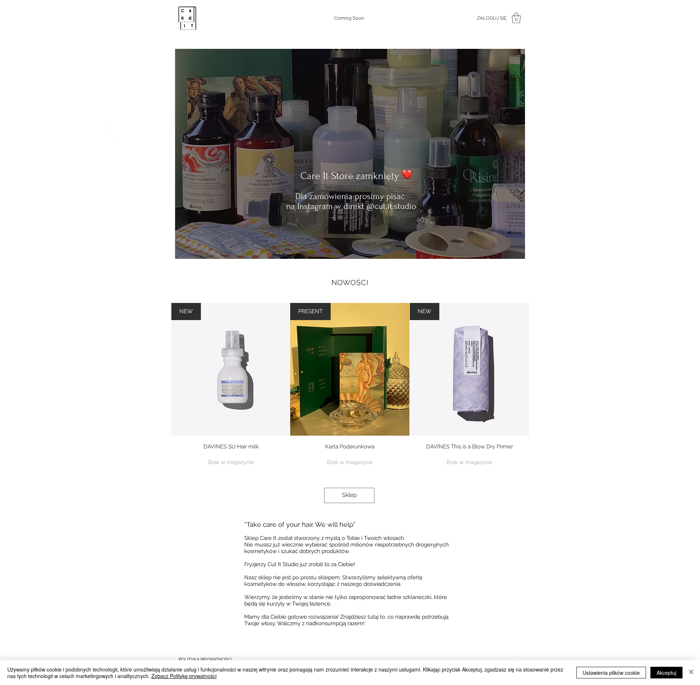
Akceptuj (666, 672)
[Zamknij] (691, 672)
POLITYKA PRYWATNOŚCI (205, 659)
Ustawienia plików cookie (611, 672)
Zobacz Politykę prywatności (184, 676)
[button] (516, 18)
